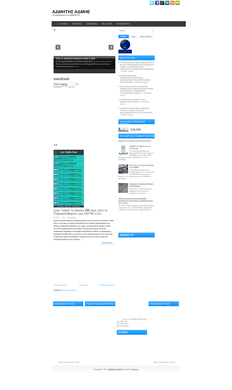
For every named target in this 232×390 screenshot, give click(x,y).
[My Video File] (132, 321)
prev (55, 145)
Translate (71, 87)
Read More (107, 243)
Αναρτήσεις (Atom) (69, 290)
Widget (60, 362)
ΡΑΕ (63, 217)
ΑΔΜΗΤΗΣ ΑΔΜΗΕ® (62, 171)
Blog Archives (145, 36)
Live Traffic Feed (68, 152)
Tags (133, 36)
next (57, 145)
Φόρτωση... (89, 309)
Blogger (135, 369)
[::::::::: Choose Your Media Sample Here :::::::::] (132, 319)
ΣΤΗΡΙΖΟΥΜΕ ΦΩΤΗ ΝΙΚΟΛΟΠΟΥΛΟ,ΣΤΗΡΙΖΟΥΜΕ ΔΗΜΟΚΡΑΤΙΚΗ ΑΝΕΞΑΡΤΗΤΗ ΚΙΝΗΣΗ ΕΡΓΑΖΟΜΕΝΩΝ (135, 79)
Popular (124, 36)
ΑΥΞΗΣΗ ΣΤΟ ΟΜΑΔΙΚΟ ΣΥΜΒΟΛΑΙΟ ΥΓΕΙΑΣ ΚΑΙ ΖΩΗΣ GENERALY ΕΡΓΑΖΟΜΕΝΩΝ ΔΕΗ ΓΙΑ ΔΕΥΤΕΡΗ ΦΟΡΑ (136, 110)
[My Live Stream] (132, 326)
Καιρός (77, 362)
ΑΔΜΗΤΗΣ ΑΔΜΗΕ (115, 369)
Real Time (68, 206)
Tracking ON (76, 206)
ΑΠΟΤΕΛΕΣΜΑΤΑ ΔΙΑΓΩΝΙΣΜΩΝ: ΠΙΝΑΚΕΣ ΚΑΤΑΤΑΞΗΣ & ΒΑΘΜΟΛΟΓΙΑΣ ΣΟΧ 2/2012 (135, 201)
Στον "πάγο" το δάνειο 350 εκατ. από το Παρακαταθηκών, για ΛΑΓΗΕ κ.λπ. (80, 211)
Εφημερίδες (66, 362)
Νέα (72, 362)
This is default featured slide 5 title (75, 58)
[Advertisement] (74, 264)
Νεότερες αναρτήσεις (60, 285)
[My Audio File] (132, 324)
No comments (71, 217)
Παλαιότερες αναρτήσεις (107, 285)
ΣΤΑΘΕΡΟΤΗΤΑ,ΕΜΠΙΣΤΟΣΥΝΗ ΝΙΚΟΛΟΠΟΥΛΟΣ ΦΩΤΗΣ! (132, 101)
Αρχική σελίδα (59, 24)
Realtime (124, 51)
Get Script (60, 206)
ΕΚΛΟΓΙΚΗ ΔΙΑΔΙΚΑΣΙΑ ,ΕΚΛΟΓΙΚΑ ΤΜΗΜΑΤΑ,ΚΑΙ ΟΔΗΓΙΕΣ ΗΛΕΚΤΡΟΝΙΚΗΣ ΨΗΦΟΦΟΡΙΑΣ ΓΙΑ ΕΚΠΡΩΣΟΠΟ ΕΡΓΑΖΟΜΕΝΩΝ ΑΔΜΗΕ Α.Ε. (136, 90)
